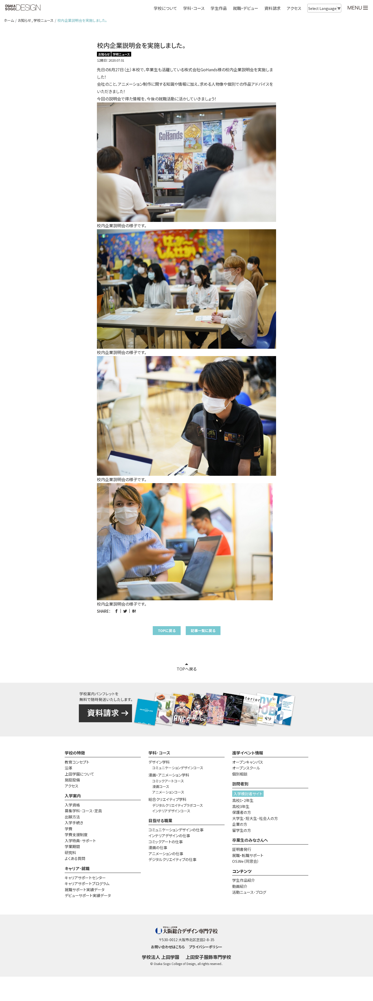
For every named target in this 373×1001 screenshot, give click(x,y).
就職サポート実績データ (85, 889)
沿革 (68, 767)
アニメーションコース (168, 792)
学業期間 (72, 846)
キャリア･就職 (77, 868)
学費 (68, 828)
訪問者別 (240, 784)
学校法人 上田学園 (160, 957)
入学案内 (73, 796)
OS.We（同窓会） (245, 861)
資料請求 (272, 8)
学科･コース (159, 753)
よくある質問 (75, 858)
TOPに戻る (167, 630)
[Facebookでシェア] (116, 611)
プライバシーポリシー (205, 946)
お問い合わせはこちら (168, 946)
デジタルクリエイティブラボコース (177, 805)
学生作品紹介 (243, 880)
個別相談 (239, 774)
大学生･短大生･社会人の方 (255, 818)
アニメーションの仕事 (165, 853)
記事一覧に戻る (203, 630)
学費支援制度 (76, 834)
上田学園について (79, 774)
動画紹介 (239, 886)
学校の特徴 (75, 753)
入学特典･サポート (80, 840)
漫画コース (160, 786)
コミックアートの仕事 (165, 841)
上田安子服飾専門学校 (208, 957)
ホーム (9, 20)
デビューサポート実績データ (88, 895)
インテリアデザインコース (171, 810)
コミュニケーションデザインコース (177, 767)
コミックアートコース (168, 780)
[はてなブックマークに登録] (134, 611)
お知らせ (24, 20)
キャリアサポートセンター (85, 877)
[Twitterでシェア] (125, 611)
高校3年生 (240, 806)
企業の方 (239, 824)
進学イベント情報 (247, 753)
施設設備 (72, 779)
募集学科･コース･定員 (83, 810)
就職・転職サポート (247, 855)
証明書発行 (241, 849)
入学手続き (74, 822)
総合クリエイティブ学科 (167, 799)
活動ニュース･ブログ (249, 892)
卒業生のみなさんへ (250, 840)
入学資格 (72, 804)
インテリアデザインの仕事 (169, 835)
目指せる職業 (160, 820)
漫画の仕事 (157, 847)
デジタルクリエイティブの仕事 (172, 859)
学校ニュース (43, 20)
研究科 (70, 852)
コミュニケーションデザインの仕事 (176, 829)
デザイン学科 (159, 762)
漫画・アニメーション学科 (168, 775)
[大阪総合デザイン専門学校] (23, 8)
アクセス (294, 8)
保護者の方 (241, 812)
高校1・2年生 (242, 800)
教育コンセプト (77, 762)
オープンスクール (246, 767)
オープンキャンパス (247, 762)
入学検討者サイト (247, 793)
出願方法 (72, 816)
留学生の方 (241, 830)
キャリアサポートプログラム (87, 883)
